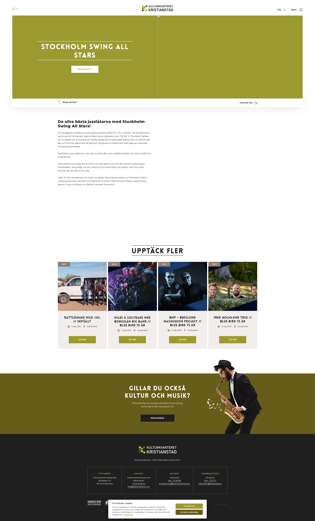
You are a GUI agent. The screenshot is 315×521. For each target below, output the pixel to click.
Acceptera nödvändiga (189, 512)
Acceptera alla (189, 506)
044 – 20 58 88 (174, 481)
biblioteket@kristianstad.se (210, 484)
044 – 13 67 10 (210, 481)
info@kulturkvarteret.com (139, 487)
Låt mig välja (128, 515)
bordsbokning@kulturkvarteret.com (174, 484)
